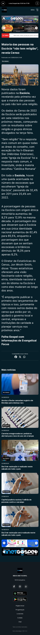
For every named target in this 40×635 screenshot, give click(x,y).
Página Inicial (20, 606)
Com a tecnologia (17, 631)
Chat (20, 622)
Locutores (20, 614)
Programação (20, 610)
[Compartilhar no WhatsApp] (24, 357)
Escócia (20, 175)
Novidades (5, 61)
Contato (20, 618)
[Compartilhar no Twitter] (20, 357)
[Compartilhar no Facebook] (16, 357)
